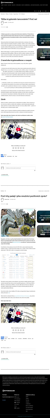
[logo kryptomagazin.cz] (7, 3)
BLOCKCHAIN (9, 156)
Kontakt (4, 400)
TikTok (17, 404)
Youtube (18, 408)
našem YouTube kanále (7, 117)
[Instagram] (39, 11)
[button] (48, 11)
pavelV (6, 22)
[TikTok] (42, 11)
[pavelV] (2, 22)
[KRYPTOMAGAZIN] (8, 391)
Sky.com (5, 154)
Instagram (18, 400)
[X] (44, 11)
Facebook (18, 398)
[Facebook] (37, 11)
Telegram (18, 402)
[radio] (13, 148)
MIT (13, 156)
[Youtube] (46, 11)
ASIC (5, 156)
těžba (16, 156)
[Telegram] (40, 11)
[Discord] (35, 11)
